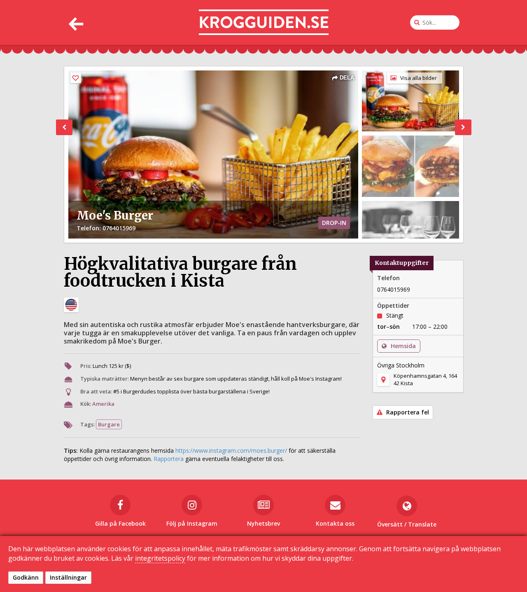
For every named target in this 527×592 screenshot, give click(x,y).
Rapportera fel (407, 412)
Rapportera (169, 459)
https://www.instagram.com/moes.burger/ (231, 450)
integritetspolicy (160, 558)
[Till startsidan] (264, 22)
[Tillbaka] (75, 22)
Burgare (109, 424)
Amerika (103, 403)
